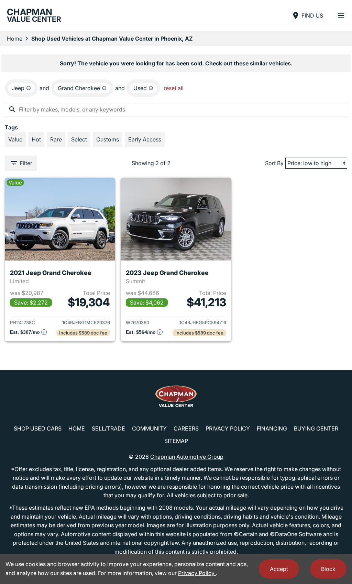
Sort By (274, 163)
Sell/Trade (108, 428)
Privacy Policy (228, 428)
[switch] (341, 15)
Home (14, 38)
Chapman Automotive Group (186, 456)
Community (149, 428)
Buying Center (316, 428)
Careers (186, 428)
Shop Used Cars (38, 428)
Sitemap (176, 440)
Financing (272, 428)
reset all (174, 88)
